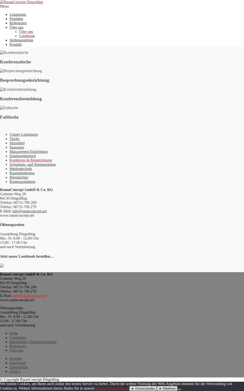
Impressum (18, 363)
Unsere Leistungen (24, 134)
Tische (14, 139)
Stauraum (17, 147)
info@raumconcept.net (29, 211)
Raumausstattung (22, 182)
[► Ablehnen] (179, 389)
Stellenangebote (21, 40)
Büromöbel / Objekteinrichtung (33, 342)
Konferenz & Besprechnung (31, 160)
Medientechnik (21, 169)
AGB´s (15, 371)
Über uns (16, 27)
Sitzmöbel (17, 143)
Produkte (16, 19)
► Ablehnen (167, 388)
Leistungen (18, 14)
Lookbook (27, 36)
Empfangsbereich (23, 156)
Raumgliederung (22, 173)
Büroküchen (19, 177)
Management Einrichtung (29, 152)
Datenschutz (19, 367)
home (14, 333)
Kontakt (16, 44)
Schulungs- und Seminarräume (33, 164)
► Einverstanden (143, 388)
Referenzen (18, 23)
